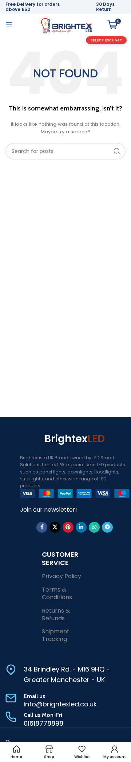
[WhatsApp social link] (94, 527)
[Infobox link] (65, 674)
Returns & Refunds (56, 614)
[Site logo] (65, 24)
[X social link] (54, 527)
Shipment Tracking (56, 635)
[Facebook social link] (41, 527)
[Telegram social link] (107, 527)
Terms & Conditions (57, 593)
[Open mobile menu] (9, 24)
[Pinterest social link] (68, 527)
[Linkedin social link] (81, 527)
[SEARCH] (117, 151)
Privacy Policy (61, 576)
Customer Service (60, 558)
